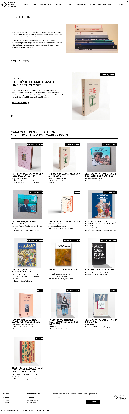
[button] (12, 116)
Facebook (6, 398)
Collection (119, 4)
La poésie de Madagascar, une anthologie (34, 84)
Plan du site (31, 403)
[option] (127, 1)
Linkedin (6, 403)
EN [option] (127, 1)
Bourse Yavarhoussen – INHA (100, 4)
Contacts (31, 398)
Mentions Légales (33, 400)
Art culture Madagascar (42, 4)
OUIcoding (48, 410)
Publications (81, 4)
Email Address (58, 398)
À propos (26, 4)
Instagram (6, 400)
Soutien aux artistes (63, 4)
